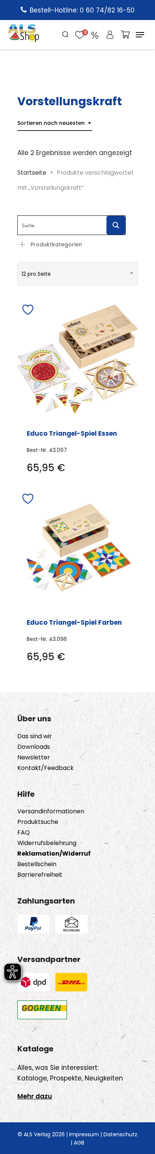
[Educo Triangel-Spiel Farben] (77, 548)
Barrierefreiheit (39, 875)
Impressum (84, 1134)
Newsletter (33, 757)
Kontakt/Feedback (45, 768)
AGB (79, 1142)
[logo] (24, 35)
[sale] (94, 34)
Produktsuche (37, 822)
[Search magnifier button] (115, 225)
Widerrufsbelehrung (46, 843)
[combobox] (54, 123)
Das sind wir (34, 736)
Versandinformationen (50, 811)
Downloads (33, 747)
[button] (140, 34)
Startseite (31, 173)
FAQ (23, 832)
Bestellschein (36, 864)
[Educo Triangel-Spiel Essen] (77, 359)
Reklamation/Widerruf (54, 853)
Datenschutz (120, 1134)
